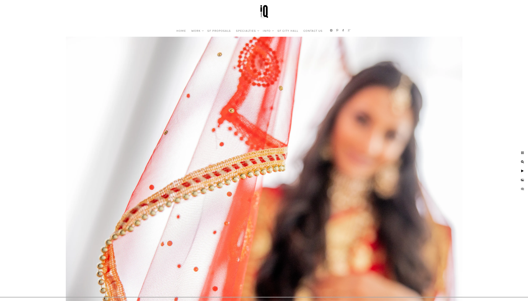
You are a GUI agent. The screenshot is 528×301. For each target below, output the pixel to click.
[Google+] (349, 30)
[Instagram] (331, 30)
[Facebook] (343, 30)
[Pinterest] (337, 30)
